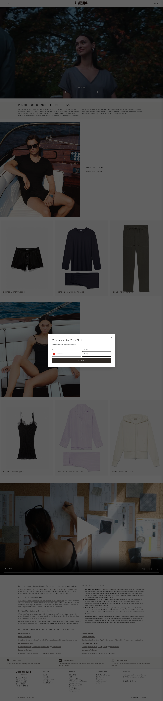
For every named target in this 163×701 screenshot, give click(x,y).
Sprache (85, 349)
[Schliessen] (111, 338)
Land (53, 349)
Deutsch (86, 354)
